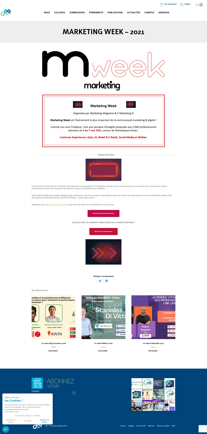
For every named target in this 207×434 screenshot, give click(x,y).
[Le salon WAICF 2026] (158, 394)
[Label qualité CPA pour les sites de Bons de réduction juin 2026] (147, 383)
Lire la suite (53, 351)
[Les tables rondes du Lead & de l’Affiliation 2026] (158, 383)
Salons (53, 347)
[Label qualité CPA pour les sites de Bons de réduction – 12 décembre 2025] (169, 394)
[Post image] (54, 317)
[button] (5, 429)
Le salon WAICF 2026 (103, 343)
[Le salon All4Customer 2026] (147, 394)
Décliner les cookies (10, 421)
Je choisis (27, 421)
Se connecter (171, 4)
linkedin (74, 393)
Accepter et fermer (44, 421)
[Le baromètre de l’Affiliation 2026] (169, 383)
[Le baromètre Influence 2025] (158, 405)
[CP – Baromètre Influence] (147, 405)
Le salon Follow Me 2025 (153, 343)
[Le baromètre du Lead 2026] (136, 394)
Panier (187, 4)
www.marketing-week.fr (58, 204)
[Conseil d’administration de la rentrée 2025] (169, 405)
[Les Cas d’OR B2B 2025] (136, 405)
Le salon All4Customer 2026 (53, 343)
